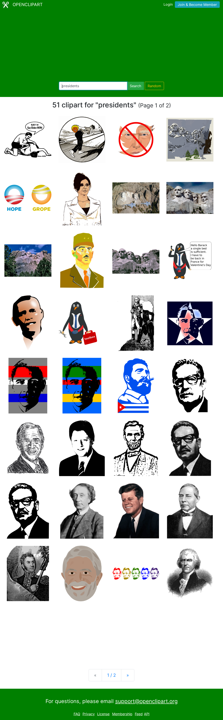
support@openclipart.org (146, 701)
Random (154, 86)
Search (135, 86)
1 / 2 (111, 675)
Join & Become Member (197, 4)
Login (168, 4)
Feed (139, 714)
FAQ (77, 714)
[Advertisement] (111, 45)
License (103, 714)
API (146, 714)
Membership (122, 714)
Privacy (89, 714)
